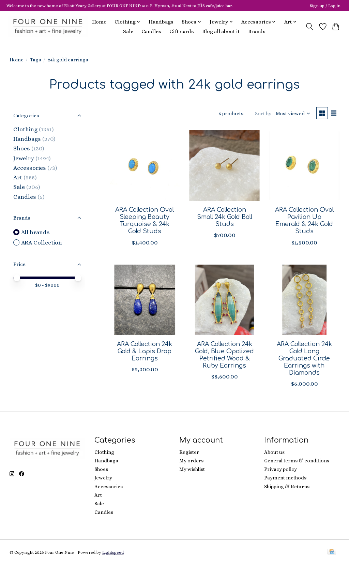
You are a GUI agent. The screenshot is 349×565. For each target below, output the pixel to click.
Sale (128, 31)
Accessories (29, 167)
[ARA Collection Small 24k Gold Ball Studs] (224, 165)
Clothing (25, 129)
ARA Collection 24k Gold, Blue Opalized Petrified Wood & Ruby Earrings (224, 355)
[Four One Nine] (48, 26)
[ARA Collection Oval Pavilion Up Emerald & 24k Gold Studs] (304, 165)
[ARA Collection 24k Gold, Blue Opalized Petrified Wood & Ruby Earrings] (224, 300)
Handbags (161, 22)
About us (274, 452)
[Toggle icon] (309, 26)
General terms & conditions (296, 460)
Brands (256, 31)
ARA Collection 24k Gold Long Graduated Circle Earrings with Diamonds (304, 358)
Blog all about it (221, 31)
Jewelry (23, 158)
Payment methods (285, 477)
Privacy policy (280, 469)
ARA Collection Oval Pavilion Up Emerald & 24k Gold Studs (304, 220)
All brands (35, 232)
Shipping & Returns (286, 486)
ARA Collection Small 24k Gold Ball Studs (224, 216)
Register (189, 452)
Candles (151, 31)
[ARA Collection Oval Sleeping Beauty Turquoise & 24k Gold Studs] (144, 165)
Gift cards (181, 31)
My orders (191, 460)
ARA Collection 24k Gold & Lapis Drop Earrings (144, 351)
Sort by (263, 113)
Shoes (21, 148)
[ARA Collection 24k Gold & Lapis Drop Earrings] (144, 300)
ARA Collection (41, 242)
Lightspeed (113, 552)
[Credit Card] (332, 552)
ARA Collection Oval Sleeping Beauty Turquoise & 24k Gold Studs (144, 220)
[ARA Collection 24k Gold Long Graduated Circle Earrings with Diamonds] (304, 300)
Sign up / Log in (325, 5)
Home (99, 22)
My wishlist (192, 469)
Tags (35, 59)
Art (17, 177)
